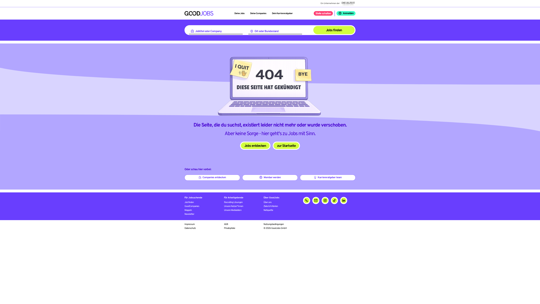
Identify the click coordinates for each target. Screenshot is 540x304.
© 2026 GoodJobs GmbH (275, 228)
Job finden (189, 202)
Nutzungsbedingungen (274, 224)
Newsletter (189, 214)
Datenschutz (190, 228)
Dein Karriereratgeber (282, 13)
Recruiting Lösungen (233, 202)
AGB (226, 224)
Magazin (188, 210)
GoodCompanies (191, 206)
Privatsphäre (229, 228)
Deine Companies (258, 13)
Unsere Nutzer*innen (233, 206)
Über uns (268, 202)
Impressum (189, 224)
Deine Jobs (239, 13)
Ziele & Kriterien (271, 206)
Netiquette (268, 210)
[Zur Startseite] (198, 13)
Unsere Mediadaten (232, 210)
